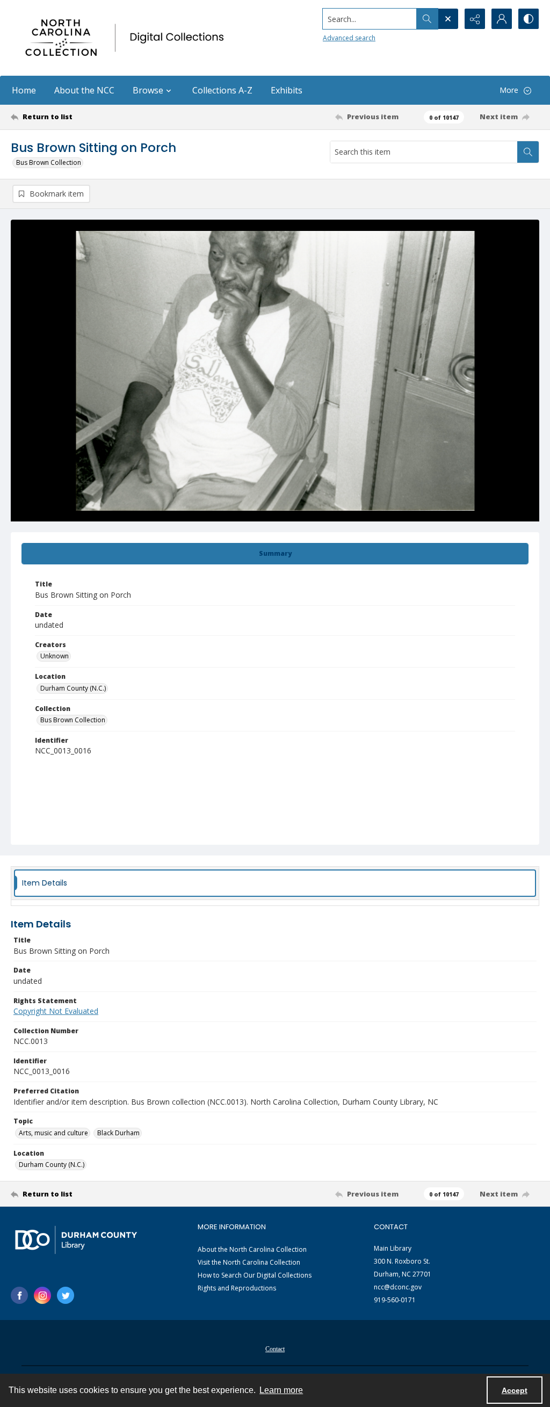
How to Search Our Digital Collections (255, 1275)
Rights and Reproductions (237, 1288)
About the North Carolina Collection (252, 1249)
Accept (514, 1390)
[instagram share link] (42, 1295)
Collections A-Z (222, 90)
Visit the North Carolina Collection (249, 1262)
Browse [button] (148, 90)
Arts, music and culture (53, 1132)
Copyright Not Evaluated (55, 1011)
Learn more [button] (281, 1390)
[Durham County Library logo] (76, 1240)
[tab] (275, 553)
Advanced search (349, 37)
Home (24, 90)
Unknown (54, 656)
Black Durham (118, 1132)
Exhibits (286, 90)
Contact (275, 1349)
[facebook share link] (19, 1295)
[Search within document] (528, 152)
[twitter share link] (65, 1295)
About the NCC (84, 90)
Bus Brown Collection (48, 162)
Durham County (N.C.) (73, 688)
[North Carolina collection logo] (127, 38)
